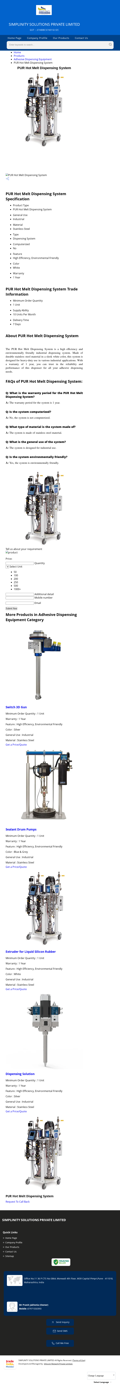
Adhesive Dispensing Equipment (33, 59)
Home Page (14, 37)
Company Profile (37, 37)
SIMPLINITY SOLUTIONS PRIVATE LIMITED (44, 26)
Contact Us (81, 37)
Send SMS (62, 1330)
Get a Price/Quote (16, 744)
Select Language (101, 1382)
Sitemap (9, 1256)
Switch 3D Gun (16, 707)
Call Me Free (62, 1343)
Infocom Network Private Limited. (58, 1363)
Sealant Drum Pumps (21, 829)
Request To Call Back (18, 1201)
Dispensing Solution (20, 1074)
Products (19, 56)
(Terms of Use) (78, 1360)
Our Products (61, 37)
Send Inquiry (62, 1322)
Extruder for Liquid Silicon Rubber (31, 952)
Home (17, 52)
